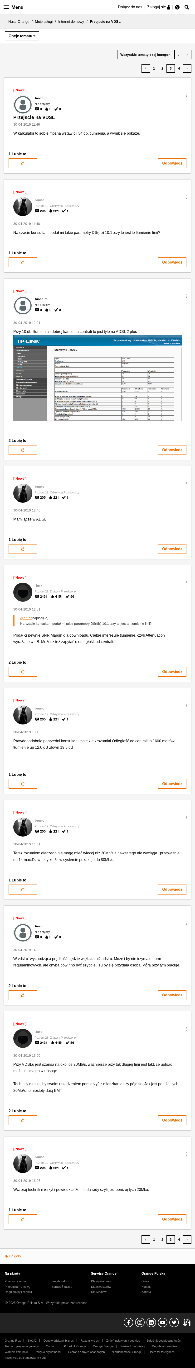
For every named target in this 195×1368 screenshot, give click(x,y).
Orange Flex (13, 1340)
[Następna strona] (187, 68)
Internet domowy (71, 21)
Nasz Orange (18, 21)
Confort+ (51, 1346)
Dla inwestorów (101, 1286)
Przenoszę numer (16, 1281)
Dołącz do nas (130, 7)
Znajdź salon (60, 1281)
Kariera (146, 1292)
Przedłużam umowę (17, 1286)
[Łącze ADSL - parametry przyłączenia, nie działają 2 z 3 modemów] (178, 54)
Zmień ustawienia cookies (123, 1340)
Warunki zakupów (16, 1352)
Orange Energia (103, 1346)
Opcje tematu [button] (20, 36)
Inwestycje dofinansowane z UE (25, 1357)
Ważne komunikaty (133, 1346)
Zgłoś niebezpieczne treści (164, 1340)
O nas (145, 1281)
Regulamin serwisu (164, 1346)
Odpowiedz (172, 163)
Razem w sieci (90, 1340)
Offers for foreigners (161, 1352)
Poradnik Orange (75, 1346)
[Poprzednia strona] (145, 68)
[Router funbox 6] (187, 54)
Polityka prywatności (48, 1352)
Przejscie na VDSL (34, 117)
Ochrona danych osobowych (86, 1352)
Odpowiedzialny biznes (59, 1340)
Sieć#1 (32, 1340)
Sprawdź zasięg (62, 1286)
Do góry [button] (15, 1256)
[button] (186, 95)
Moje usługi (44, 21)
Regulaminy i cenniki (18, 1292)
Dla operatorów (101, 1281)
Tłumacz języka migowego (22, 1346)
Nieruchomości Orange (127, 1352)
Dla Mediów (99, 1292)
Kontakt (146, 1286)
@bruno (26, 618)
